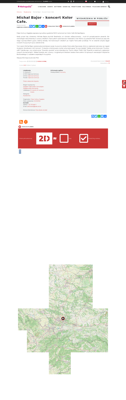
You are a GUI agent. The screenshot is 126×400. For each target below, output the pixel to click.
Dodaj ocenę (41, 61)
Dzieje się (66, 6)
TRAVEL (47, 1)
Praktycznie (76, 6)
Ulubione (98, 1)
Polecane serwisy (99, 6)
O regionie (42, 6)
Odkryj (50, 6)
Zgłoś (108, 61)
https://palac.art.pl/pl (41, 110)
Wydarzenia (26, 95)
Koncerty (63, 72)
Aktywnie (58, 6)
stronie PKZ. (35, 58)
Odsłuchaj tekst (53, 26)
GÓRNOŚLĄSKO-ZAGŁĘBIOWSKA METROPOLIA (29, 1)
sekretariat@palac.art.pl (34, 106)
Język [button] (90, 1)
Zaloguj (106, 1)
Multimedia (86, 6)
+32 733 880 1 (32, 104)
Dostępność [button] (79, 1)
